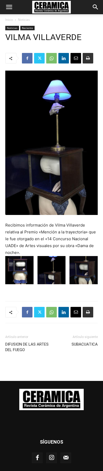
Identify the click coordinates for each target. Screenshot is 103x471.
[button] (9, 7)
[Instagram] (51, 458)
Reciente (27, 28)
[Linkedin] (63, 58)
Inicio (9, 19)
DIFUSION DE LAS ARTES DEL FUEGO (27, 347)
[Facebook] (27, 58)
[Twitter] (39, 58)
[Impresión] (88, 58)
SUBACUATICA (85, 344)
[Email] (76, 58)
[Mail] (65, 458)
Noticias (24, 19)
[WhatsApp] (51, 58)
